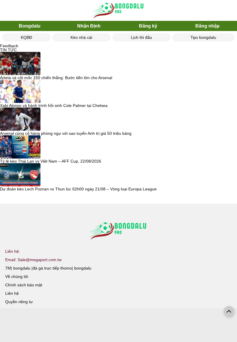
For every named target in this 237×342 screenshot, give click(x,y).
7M (8, 268)
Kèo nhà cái (81, 37)
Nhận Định (89, 25)
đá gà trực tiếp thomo (52, 268)
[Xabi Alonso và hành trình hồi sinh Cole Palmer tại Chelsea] (20, 91)
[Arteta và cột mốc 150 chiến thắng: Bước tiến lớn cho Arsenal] (20, 64)
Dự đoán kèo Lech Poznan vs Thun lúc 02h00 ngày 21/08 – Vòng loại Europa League (78, 189)
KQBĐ (26, 37)
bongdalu (21, 268)
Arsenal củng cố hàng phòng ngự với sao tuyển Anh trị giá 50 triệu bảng (66, 133)
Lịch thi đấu (141, 37)
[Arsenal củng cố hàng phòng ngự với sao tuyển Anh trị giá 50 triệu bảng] (20, 119)
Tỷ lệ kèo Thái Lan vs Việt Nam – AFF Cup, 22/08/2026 (50, 161)
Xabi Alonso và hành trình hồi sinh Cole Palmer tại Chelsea (54, 105)
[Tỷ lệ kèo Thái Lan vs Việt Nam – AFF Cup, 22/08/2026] (20, 147)
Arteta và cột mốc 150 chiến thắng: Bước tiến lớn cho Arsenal (56, 78)
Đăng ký (148, 25)
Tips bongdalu (203, 37)
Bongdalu (29, 25)
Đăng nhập (207, 25)
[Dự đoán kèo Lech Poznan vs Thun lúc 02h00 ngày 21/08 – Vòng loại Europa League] (20, 175)
